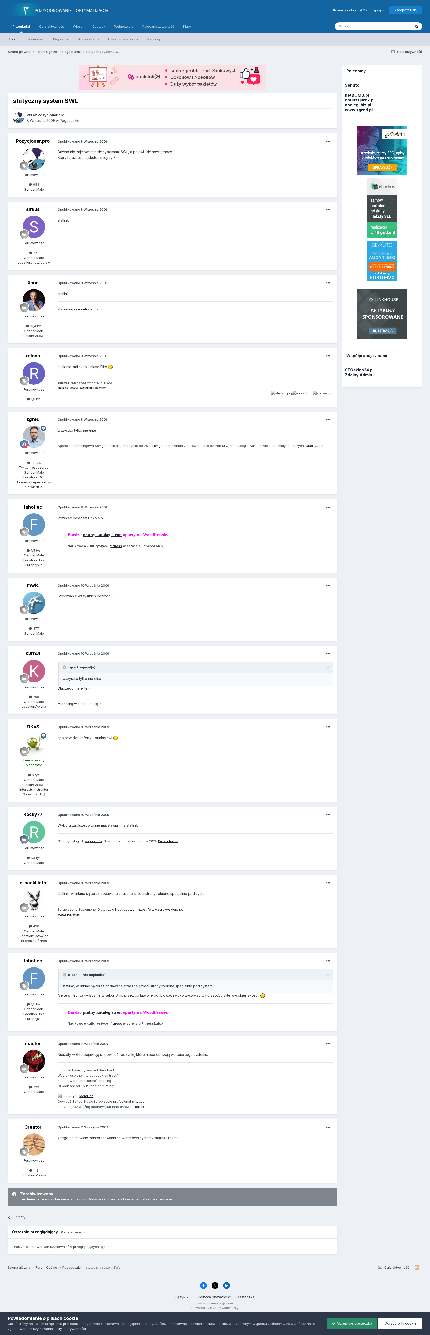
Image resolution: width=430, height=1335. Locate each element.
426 (35, 926)
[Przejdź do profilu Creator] (34, 1144)
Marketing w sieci (71, 704)
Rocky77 (33, 814)
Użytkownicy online (123, 39)
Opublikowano (83, 141)
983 (35, 184)
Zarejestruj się (406, 10)
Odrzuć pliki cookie (400, 1323)
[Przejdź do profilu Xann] (34, 300)
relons (33, 355)
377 (35, 628)
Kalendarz (36, 39)
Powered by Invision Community (215, 1308)
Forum (14, 39)
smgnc (159, 446)
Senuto (352, 85)
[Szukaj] (416, 26)
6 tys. (35, 775)
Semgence (103, 446)
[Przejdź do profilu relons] (34, 373)
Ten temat (396, 26)
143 (35, 1170)
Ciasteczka (245, 1297)
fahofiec (33, 507)
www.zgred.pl (359, 109)
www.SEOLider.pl (69, 914)
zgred (33, 419)
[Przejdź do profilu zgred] (34, 437)
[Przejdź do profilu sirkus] (34, 227)
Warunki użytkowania (36, 1329)
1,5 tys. (35, 399)
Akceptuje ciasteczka (354, 1323)
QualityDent (314, 446)
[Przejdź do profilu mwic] (34, 603)
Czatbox (98, 26)
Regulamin (61, 39)
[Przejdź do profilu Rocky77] (34, 832)
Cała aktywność (51, 26)
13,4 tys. (35, 326)
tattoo (140, 1101)
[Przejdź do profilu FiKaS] (34, 744)
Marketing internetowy (75, 309)
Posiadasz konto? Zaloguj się (358, 10)
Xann (33, 282)
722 (35, 1087)
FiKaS (33, 726)
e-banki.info (33, 882)
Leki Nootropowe (121, 909)
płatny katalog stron (102, 534)
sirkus (33, 209)
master (33, 1043)
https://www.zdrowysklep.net (160, 909)
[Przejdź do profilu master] (34, 1061)
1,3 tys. (35, 858)
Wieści (78, 26)
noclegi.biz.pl (358, 104)
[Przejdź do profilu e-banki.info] (34, 900)
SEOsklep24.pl (359, 369)
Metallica (86, 1096)
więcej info (93, 841)
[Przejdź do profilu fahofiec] (34, 524)
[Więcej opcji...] (328, 141)
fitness (116, 546)
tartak (139, 1107)
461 (35, 253)
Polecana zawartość (158, 26)
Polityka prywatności (215, 1297)
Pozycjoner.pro (33, 141)
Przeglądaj (21, 26)
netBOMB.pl (357, 95)
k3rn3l (33, 653)
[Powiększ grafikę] (110, 367)
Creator (33, 1127)
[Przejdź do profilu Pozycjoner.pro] (18, 117)
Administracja (88, 39)
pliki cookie (72, 1324)
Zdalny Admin (358, 374)
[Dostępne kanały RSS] (417, 1267)
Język (180, 1297)
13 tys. (35, 463)
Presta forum (168, 841)
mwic (33, 585)
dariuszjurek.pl (359, 100)
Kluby (187, 26)
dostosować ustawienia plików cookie (197, 1324)
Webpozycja (123, 26)
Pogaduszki (69, 120)
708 (35, 697)
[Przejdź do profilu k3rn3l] (34, 671)
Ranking (153, 39)
